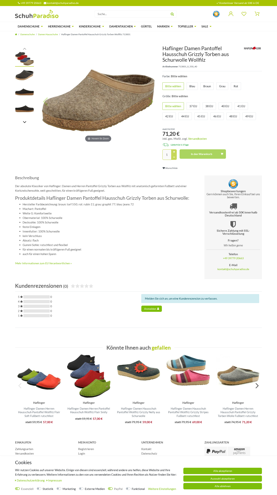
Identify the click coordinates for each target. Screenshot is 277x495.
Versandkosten (197, 138)
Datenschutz (149, 453)
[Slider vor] (24, 122)
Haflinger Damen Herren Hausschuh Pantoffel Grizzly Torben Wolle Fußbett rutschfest (238, 412)
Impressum (55, 480)
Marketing (69, 488)
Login (81, 453)
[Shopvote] (216, 13)
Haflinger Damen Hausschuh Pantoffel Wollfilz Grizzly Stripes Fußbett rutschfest (188, 412)
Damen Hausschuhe (48, 34)
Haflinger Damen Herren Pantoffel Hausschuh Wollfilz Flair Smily (88, 410)
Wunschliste (171, 168)
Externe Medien (95, 488)
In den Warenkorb (201, 154)
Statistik (48, 488)
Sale (204, 26)
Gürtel (146, 26)
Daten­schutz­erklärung (31, 480)
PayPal (118, 488)
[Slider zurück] (24, 48)
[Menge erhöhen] (174, 152)
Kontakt (146, 449)
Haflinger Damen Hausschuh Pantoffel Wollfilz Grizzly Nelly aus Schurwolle (138, 412)
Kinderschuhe (90, 26)
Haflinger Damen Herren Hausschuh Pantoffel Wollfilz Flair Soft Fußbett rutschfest (39, 412)
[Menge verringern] (174, 157)
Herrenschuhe (59, 26)
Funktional (138, 488)
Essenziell (27, 488)
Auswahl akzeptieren (222, 478)
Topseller (185, 26)
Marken (163, 26)
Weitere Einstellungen (162, 488)
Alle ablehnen (223, 486)
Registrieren (86, 449)
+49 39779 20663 (30, 3)
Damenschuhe (29, 26)
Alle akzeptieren (222, 470)
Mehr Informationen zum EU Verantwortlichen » (43, 263)
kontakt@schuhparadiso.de (62, 3)
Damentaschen (121, 26)
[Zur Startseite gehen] (16, 34)
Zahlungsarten (24, 449)
